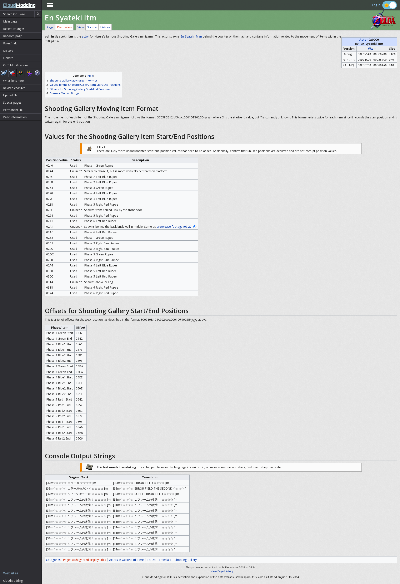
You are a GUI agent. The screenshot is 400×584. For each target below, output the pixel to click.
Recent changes (14, 29)
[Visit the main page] (17, 5)
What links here (13, 81)
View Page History (222, 571)
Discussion (64, 27)
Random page (12, 36)
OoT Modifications (15, 65)
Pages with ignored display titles (84, 560)
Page (50, 27)
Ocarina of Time (4, 73)
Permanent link (13, 110)
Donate (8, 58)
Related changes (14, 88)
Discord (8, 51)
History (105, 27)
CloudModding (13, 581)
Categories (53, 560)
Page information (15, 117)
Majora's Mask (21, 73)
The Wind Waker (37, 73)
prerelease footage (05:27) (174, 227)
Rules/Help (10, 43)
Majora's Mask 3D (29, 73)
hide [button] (90, 76)
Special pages (12, 102)
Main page (10, 21)
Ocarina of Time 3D (12, 73)
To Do (151, 560)
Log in (376, 5)
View (81, 27)
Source (92, 27)
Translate (165, 560)
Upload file (10, 95)
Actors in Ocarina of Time (126, 560)
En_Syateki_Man (191, 36)
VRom (372, 48)
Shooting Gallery (186, 560)
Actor (363, 39)
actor (85, 36)
